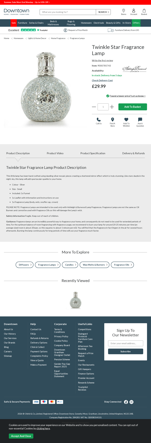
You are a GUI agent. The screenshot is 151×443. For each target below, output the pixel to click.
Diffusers (24, 264)
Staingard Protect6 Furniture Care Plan (85, 337)
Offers (136, 22)
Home (6, 38)
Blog (6, 347)
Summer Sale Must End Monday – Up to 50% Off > (27, 2)
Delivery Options (38, 342)
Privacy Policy (61, 336)
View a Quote (37, 360)
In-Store (127, 22)
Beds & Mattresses (53, 23)
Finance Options (86, 373)
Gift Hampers (84, 369)
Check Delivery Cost (102, 80)
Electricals (99, 22)
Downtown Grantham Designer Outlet (62, 352)
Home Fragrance (58, 38)
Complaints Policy (39, 356)
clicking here (43, 428)
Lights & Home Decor (37, 38)
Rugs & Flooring (71, 23)
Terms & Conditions (59, 330)
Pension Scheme (62, 359)
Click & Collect (37, 347)
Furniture (22, 22)
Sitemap (8, 356)
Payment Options (38, 351)
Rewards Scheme (86, 382)
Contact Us (35, 329)
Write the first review (102, 60)
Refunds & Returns (39, 338)
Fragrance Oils (121, 264)
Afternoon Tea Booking (85, 347)
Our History (10, 333)
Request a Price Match (85, 354)
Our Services (10, 338)
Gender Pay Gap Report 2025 (62, 365)
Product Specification (92, 153)
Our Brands (9, 342)
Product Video (55, 153)
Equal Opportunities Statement (61, 374)
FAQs (33, 333)
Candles (69, 264)
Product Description (18, 153)
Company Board (62, 345)
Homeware (86, 22)
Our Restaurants (86, 364)
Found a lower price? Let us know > (128, 96)
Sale (14, 22)
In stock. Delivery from (107, 75)
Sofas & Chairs (36, 22)
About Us (8, 329)
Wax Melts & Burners (94, 264)
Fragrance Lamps (77, 38)
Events (81, 360)
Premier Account (86, 378)
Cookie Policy (61, 340)
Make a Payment (38, 364)
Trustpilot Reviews (83, 388)
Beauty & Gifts (113, 22)
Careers (8, 351)
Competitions (84, 329)
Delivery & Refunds (133, 153)
